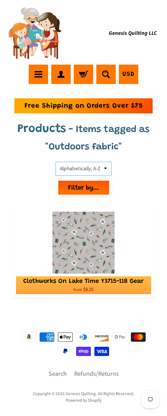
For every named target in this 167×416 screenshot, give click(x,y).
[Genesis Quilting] (35, 33)
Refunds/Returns (96, 374)
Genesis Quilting (81, 394)
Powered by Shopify (83, 400)
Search (58, 374)
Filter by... (83, 188)
